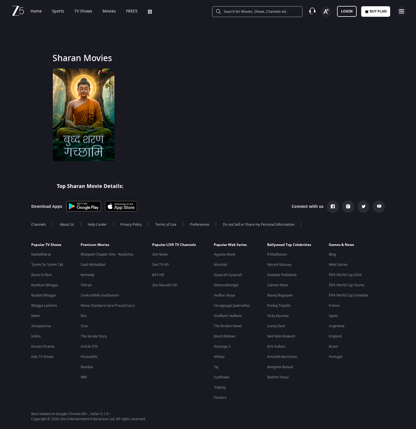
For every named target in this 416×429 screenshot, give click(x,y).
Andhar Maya (224, 295)
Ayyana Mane (224, 254)
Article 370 (89, 346)
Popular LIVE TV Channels (174, 244)
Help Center (97, 224)
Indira (36, 336)
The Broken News (228, 326)
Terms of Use (165, 224)
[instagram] (348, 207)
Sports (58, 11)
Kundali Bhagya (43, 295)
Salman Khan (277, 285)
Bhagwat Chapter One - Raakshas (107, 254)
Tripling (219, 387)
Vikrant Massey (279, 264)
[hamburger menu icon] (401, 11)
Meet (35, 315)
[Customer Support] (312, 11)
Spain (333, 315)
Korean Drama (43, 346)
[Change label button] (326, 12)
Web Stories (338, 264)
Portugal (335, 356)
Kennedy (87, 274)
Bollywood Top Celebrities (289, 244)
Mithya (219, 356)
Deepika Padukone (282, 274)
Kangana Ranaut (280, 367)
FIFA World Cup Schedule (348, 295)
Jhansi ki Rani (41, 274)
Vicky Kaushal (278, 315)
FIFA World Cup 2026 (345, 274)
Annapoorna (41, 326)
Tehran (86, 285)
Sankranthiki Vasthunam (100, 295)
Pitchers (220, 397)
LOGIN (347, 11)
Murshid (220, 264)
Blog (332, 254)
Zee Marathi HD (164, 285)
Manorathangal (226, 285)
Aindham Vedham (228, 315)
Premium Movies (95, 244)
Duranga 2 (222, 346)
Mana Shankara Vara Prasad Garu (108, 305)
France (334, 305)
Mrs (84, 315)
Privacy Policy (131, 224)
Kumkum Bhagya (44, 285)
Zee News (160, 254)
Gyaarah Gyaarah (228, 274)
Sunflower (222, 377)
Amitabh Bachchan (282, 356)
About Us (67, 224)
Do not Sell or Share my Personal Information (258, 224)
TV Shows (83, 11)
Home (36, 11)
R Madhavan (277, 254)
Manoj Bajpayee (280, 295)
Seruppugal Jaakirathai (232, 305)
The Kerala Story (94, 336)
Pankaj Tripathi (278, 305)
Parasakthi (89, 356)
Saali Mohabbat (93, 264)
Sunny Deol (276, 326)
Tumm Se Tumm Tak (47, 264)
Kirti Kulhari (276, 346)
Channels (38, 224)
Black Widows (224, 336)
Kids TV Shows (42, 356)
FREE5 (131, 11)
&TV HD (158, 274)
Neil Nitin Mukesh (281, 336)
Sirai (84, 326)
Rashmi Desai (278, 377)
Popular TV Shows (46, 244)
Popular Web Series (230, 244)
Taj (216, 367)
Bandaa (87, 367)
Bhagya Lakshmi (44, 305)
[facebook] (333, 207)
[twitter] (363, 207)
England (335, 336)
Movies (109, 11)
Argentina (336, 326)
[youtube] (379, 207)
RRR (84, 377)
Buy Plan (378, 11)
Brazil (333, 346)
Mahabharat (41, 254)
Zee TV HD (160, 264)
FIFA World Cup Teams (346, 285)
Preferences (199, 224)
